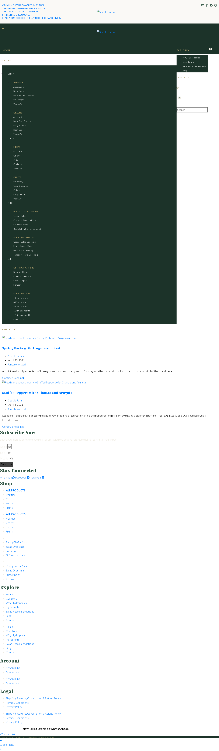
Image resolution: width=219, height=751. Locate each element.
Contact (10, 620)
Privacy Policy (14, 706)
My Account (13, 667)
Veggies (10, 494)
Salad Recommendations (20, 611)
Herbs (9, 503)
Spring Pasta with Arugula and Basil (32, 348)
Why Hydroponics (16, 602)
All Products (15, 490)
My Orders (12, 672)
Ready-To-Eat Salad (17, 542)
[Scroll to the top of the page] (1, 740)
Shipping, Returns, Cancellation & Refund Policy (33, 698)
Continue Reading (13, 377)
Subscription (13, 551)
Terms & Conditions (17, 702)
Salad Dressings (15, 546)
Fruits (9, 507)
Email (3, 452)
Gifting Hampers (15, 555)
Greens (10, 499)
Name (3, 446)
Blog (8, 615)
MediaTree (50, 737)
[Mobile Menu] (3, 28)
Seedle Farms (16, 356)
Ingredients (12, 607)
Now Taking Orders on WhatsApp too (37, 728)
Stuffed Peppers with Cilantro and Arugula (37, 392)
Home (9, 594)
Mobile (4, 458)
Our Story (11, 598)
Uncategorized (17, 364)
